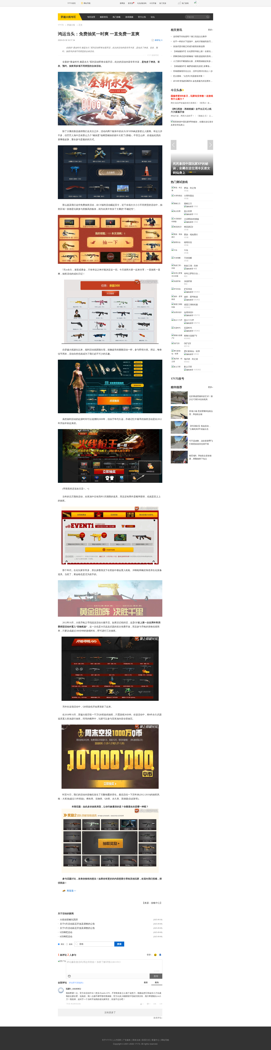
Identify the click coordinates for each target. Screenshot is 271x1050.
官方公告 (142, 16)
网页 (62, 944)
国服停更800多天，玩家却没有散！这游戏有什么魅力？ (192, 97)
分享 (160, 1004)
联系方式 (146, 1039)
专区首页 (91, 16)
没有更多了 (110, 1012)
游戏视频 (129, 16)
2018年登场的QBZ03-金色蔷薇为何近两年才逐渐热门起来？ (199, 80)
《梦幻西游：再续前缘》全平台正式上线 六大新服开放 (191, 110)
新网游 (122, 3)
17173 (61, 24)
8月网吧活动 (66, 936)
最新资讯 (104, 16)
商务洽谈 (136, 1039)
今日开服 (152, 3)
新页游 (130, 3)
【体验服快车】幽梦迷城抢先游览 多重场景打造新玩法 (197, 66)
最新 (146, 982)
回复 (154, 1004)
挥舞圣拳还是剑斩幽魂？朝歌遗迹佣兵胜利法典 (194, 56)
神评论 (158, 40)
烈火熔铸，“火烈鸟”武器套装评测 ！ (189, 76)
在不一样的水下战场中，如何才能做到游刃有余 (194, 41)
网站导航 (87, 3)
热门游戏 (185, 3)
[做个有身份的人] (155, 954)
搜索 (207, 17)
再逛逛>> (71, 891)
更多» (210, 29)
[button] (173, 145)
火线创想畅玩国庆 (69, 919)
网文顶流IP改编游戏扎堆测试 (183, 102)
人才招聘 (117, 1039)
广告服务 (127, 1039)
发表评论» (157, 1018)
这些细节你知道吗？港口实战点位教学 (190, 36)
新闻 (70, 944)
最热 (157, 982)
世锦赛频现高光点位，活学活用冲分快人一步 (193, 71)
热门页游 (162, 3)
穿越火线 (71, 24)
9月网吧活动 (66, 932)
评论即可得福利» (76, 983)
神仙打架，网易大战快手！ (182, 115)
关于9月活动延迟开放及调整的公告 (77, 924)
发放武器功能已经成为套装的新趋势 (189, 46)
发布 (156, 976)
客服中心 (155, 1039)
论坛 (153, 16)
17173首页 (71, 3)
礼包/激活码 (141, 3)
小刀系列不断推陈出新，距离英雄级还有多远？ (194, 61)
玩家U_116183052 (73, 989)
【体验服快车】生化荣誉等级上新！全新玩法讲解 (195, 51)
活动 (64, 913)
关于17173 (107, 1039)
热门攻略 (117, 16)
